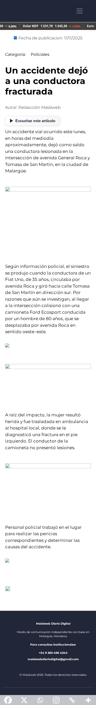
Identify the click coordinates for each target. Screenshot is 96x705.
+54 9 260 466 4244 (53, 653)
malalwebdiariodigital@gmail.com (53, 659)
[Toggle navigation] (79, 11)
